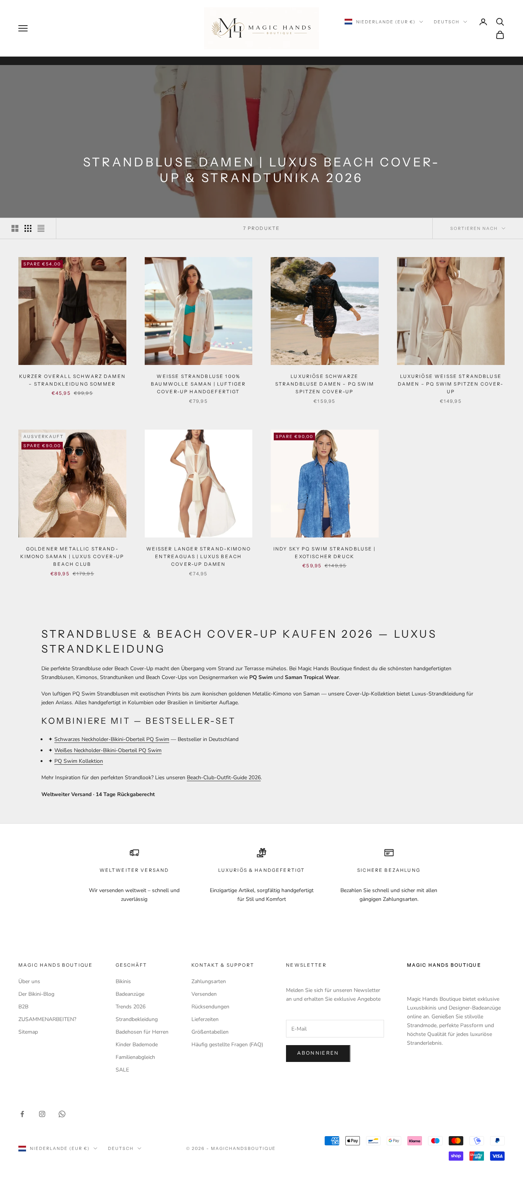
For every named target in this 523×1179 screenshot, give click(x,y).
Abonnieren (318, 1053)
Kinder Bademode (137, 1044)
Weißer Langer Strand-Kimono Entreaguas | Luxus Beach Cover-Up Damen (198, 556)
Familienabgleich (135, 1057)
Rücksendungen (210, 1006)
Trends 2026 (130, 1006)
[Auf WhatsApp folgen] (62, 1114)
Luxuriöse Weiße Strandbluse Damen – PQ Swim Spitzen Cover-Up (451, 384)
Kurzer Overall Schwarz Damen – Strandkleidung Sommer (72, 380)
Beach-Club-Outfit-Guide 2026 (224, 777)
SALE (122, 1069)
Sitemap (28, 1032)
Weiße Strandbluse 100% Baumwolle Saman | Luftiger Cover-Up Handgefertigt (198, 384)
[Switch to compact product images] (41, 228)
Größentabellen (210, 1032)
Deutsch (446, 21)
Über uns (29, 981)
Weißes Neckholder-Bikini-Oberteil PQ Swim (108, 750)
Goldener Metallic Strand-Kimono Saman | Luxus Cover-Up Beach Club (72, 556)
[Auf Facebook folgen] (22, 1114)
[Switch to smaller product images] (28, 228)
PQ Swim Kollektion (78, 761)
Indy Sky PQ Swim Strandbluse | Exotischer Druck (324, 552)
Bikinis (123, 981)
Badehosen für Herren (142, 1032)
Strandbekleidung (137, 1019)
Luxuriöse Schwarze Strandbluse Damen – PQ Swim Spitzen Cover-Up (324, 384)
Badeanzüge (130, 994)
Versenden (204, 994)
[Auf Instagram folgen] (42, 1114)
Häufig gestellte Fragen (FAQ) (227, 1044)
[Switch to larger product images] (14, 228)
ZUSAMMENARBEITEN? (47, 1019)
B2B (23, 1006)
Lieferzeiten (205, 1019)
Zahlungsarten (208, 981)
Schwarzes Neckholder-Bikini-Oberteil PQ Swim (111, 739)
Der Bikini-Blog (36, 994)
